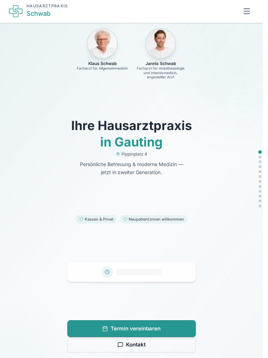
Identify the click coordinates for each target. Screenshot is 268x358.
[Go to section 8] (260, 186)
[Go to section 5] (260, 171)
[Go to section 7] (260, 181)
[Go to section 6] (260, 176)
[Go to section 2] (260, 157)
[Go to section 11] (260, 201)
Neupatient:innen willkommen (156, 219)
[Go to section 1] (260, 152)
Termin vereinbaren (136, 328)
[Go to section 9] (260, 191)
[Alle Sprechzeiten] (132, 272)
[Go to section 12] (260, 206)
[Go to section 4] (260, 166)
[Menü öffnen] (246, 11)
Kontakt (136, 344)
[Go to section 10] (260, 196)
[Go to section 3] (260, 161)
